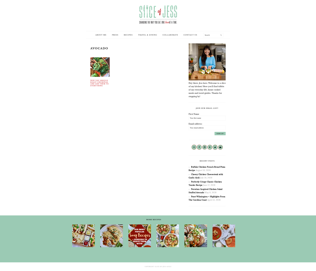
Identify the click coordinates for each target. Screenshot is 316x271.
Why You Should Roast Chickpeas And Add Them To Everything (99, 83)
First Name (194, 114)
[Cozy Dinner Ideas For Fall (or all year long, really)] (195, 235)
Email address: (195, 124)
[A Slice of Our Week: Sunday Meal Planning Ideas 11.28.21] (224, 235)
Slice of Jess (158, 14)
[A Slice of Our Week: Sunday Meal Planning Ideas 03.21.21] (167, 235)
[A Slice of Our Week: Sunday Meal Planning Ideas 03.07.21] (111, 235)
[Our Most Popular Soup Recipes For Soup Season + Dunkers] (139, 235)
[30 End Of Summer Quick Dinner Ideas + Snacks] (83, 235)
